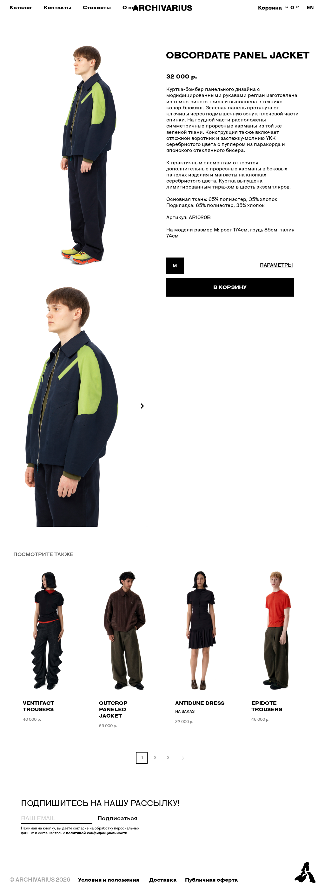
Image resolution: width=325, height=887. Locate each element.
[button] (20, 7)
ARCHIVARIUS (163, 8)
